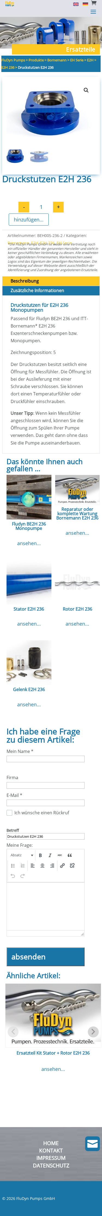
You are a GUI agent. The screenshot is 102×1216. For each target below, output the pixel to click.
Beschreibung (25, 281)
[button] (86, 90)
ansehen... (29, 543)
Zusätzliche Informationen (37, 290)
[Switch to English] (74, 4)
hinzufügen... (29, 219)
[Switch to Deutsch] (83, 4)
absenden (28, 956)
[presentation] (21, 855)
